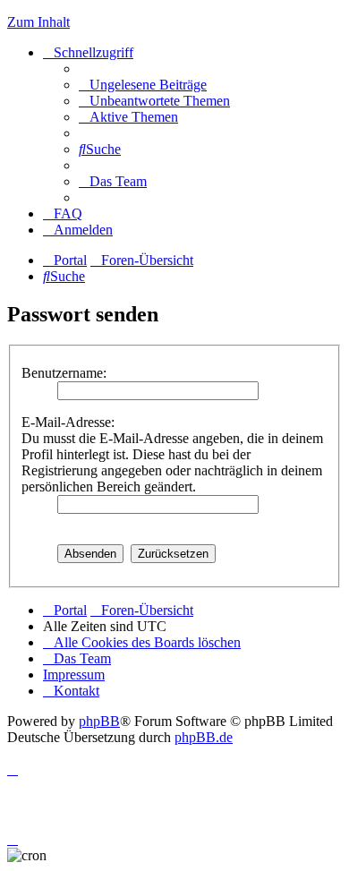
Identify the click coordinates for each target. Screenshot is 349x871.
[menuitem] (143, 84)
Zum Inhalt (38, 22)
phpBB (99, 721)
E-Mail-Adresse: (68, 422)
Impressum (74, 674)
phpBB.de (203, 737)
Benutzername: (63, 372)
